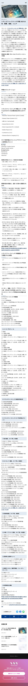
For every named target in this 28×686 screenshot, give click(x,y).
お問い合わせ (14, 678)
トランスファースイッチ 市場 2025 (15, 28)
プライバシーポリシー (14, 656)
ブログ (2, 2)
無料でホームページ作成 (14, 673)
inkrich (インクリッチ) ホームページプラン (14, 669)
